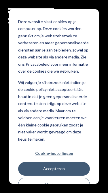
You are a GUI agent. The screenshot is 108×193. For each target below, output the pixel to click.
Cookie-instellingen (54, 153)
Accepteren (54, 168)
